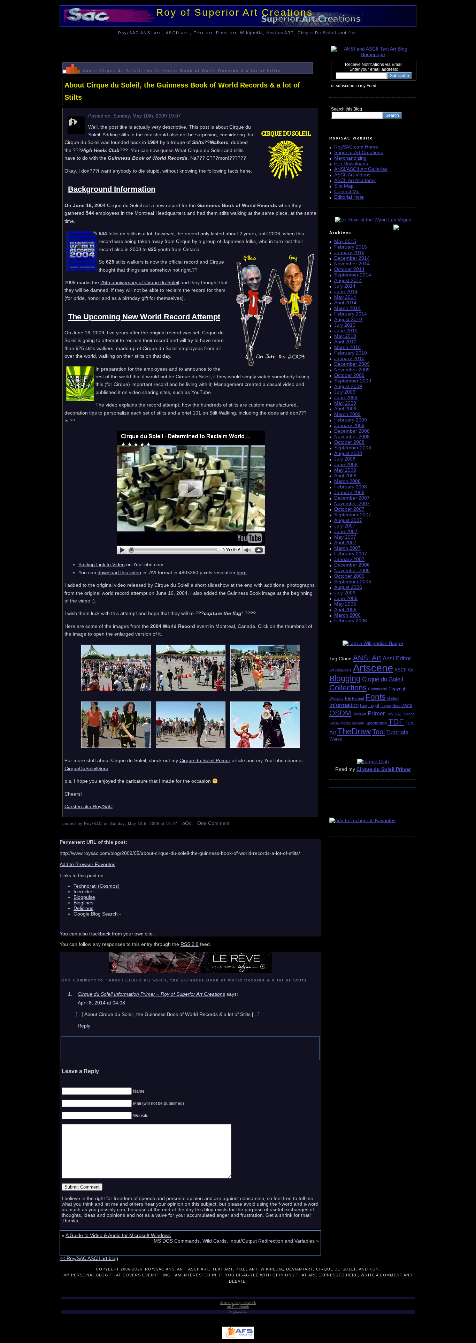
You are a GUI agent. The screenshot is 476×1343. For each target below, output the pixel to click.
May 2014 (345, 297)
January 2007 (349, 559)
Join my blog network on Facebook (238, 1304)
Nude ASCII (402, 706)
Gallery (393, 698)
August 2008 (348, 453)
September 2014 (352, 275)
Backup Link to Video (101, 564)
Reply (84, 1026)
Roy (389, 714)
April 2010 (345, 341)
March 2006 (347, 615)
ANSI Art (367, 658)
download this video (119, 572)
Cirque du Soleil (382, 679)
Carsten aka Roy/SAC (88, 806)
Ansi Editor (397, 658)
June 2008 (346, 464)
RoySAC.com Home (356, 147)
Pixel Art (359, 714)
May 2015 (345, 241)
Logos (386, 706)
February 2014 (350, 314)
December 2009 (352, 364)
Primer (376, 713)
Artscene (373, 668)
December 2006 (352, 565)
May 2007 (345, 537)
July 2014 (344, 286)
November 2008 (352, 436)
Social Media (340, 723)
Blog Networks (238, 1312)
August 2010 (348, 319)
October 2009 (349, 375)
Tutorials (397, 732)
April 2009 (345, 408)
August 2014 (348, 280)
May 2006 (345, 604)
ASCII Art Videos (352, 174)
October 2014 (349, 269)
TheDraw (354, 731)
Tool (378, 732)
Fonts (376, 696)
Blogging (345, 678)
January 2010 (349, 358)
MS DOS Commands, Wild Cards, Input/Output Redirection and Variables (234, 1241)
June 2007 (346, 531)
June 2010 (346, 330)
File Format (354, 698)
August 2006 (348, 587)
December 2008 (352, 431)
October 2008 (349, 442)
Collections (348, 687)
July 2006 (344, 592)
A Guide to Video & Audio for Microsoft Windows (118, 1235)
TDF (396, 721)
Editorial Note (349, 197)
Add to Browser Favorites (87, 864)
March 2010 (347, 347)
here (242, 572)
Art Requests (340, 670)
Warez (335, 739)
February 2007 (350, 553)
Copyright (398, 688)
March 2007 (347, 548)
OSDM (340, 713)
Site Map (344, 186)
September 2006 (352, 581)
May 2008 (345, 470)
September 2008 (352, 447)
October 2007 (349, 509)
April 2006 (345, 609)
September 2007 (352, 514)
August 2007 (348, 520)
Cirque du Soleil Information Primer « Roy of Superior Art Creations (151, 994)
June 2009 (346, 397)
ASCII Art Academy (355, 180)
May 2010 (345, 336)
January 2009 (349, 425)
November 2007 (352, 503)
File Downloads (351, 163)
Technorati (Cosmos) (97, 886)
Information (344, 705)
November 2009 (352, 369)
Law (363, 706)
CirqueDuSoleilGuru (86, 768)
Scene (409, 714)
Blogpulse (84, 897)
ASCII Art (404, 670)
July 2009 (344, 392)
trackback (99, 933)
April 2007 (345, 542)
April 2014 (345, 302)
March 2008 (347, 481)
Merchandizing (350, 158)
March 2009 (347, 414)
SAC (398, 714)
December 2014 (352, 258)
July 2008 (344, 459)
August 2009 (348, 386)
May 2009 (345, 403)
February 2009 (350, 420)
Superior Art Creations (358, 152)
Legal (373, 705)
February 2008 (350, 487)
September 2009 (352, 381)
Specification (376, 723)
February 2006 (350, 620)
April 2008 (345, 475)
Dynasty (336, 698)
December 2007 (352, 498)
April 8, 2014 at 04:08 (101, 1003)
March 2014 (347, 308)
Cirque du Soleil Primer (204, 760)
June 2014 (346, 291)
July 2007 (344, 526)
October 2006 (349, 576)
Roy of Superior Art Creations (234, 12)
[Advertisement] (190, 47)
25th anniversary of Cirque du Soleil (139, 282)
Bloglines (83, 902)
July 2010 (344, 325)
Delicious (83, 908)
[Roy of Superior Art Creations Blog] (378, 85)
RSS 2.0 (190, 944)
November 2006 (352, 570)
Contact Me (347, 191)
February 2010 (350, 353)
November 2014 (352, 263)
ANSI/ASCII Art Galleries (360, 169)
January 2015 (349, 252)
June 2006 (346, 598)
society (358, 723)
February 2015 (350, 247)
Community (377, 689)
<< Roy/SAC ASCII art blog (89, 1258)
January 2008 (349, 492)
